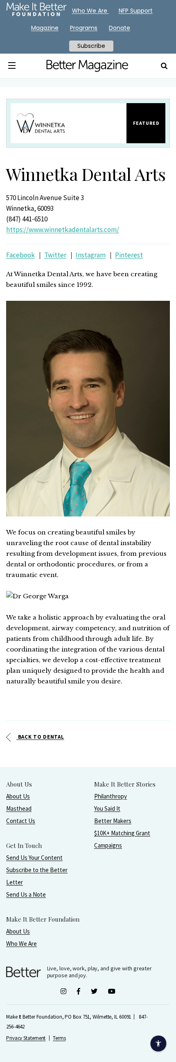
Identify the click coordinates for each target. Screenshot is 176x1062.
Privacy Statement (25, 1038)
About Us (18, 796)
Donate (119, 28)
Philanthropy (110, 796)
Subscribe (91, 46)
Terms (59, 1038)
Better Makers (112, 821)
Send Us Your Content (34, 857)
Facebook (20, 254)
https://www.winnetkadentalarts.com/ (62, 229)
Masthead (19, 808)
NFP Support (136, 11)
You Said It (107, 808)
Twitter (55, 254)
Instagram (91, 254)
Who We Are (21, 943)
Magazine (45, 28)
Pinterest (129, 254)
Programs (83, 28)
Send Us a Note (26, 894)
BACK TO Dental (40, 736)
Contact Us (20, 821)
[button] (12, 66)
